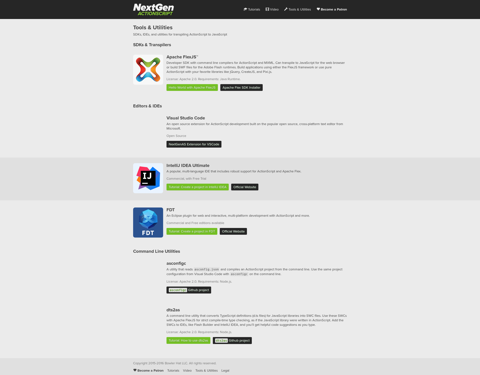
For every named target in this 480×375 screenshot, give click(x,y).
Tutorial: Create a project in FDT (192, 231)
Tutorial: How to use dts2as (188, 340)
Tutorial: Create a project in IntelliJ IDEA (197, 187)
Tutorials (253, 9)
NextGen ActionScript (152, 9)
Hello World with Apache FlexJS (192, 87)
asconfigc (176, 263)
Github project (189, 290)
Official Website (244, 187)
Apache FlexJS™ (182, 57)
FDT (170, 210)
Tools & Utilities (299, 9)
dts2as (173, 310)
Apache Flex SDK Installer (241, 87)
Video (274, 9)
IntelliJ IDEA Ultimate (187, 165)
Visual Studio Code (185, 118)
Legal (225, 370)
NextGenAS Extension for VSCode (194, 144)
